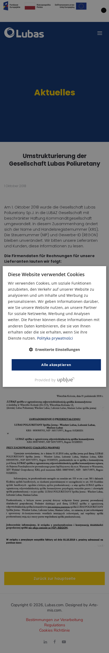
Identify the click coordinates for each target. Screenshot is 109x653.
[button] (54, 349)
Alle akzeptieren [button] (56, 364)
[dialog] (54, 326)
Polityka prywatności (55, 338)
